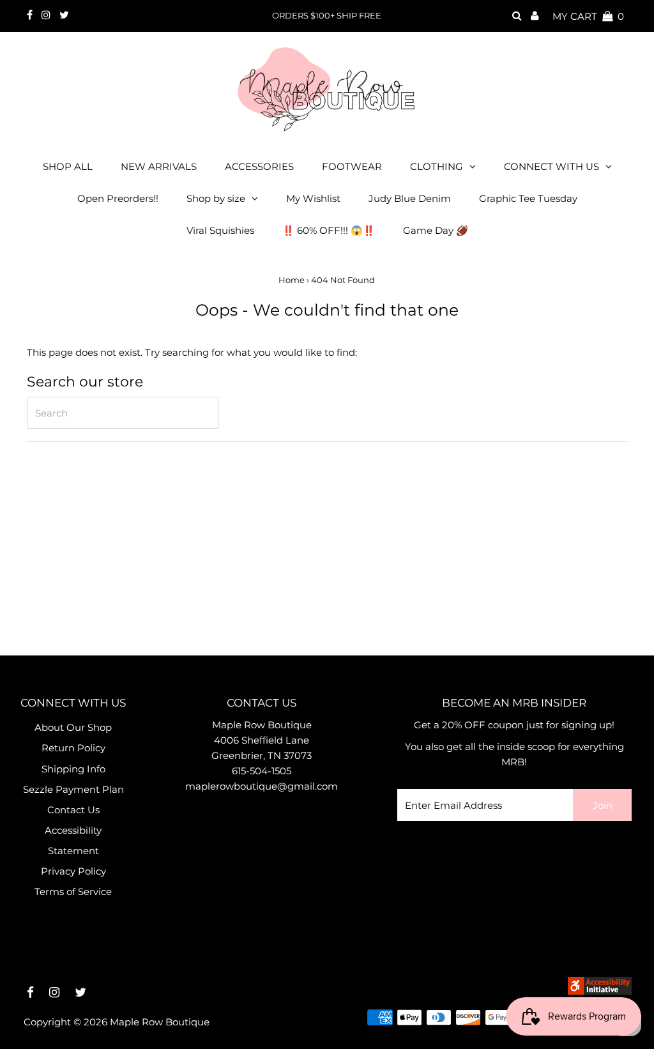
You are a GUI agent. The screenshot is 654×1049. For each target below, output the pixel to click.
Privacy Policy (73, 871)
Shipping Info (73, 769)
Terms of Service (73, 891)
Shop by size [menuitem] (215, 198)
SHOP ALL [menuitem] (68, 166)
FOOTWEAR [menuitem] (352, 166)
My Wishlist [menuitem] (313, 198)
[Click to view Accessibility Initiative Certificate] (600, 991)
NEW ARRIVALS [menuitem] (159, 166)
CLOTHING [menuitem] (436, 166)
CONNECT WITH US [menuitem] (551, 166)
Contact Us (73, 810)
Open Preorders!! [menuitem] (117, 198)
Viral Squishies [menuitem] (220, 230)
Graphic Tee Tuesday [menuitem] (528, 198)
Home (291, 280)
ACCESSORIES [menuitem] (259, 166)
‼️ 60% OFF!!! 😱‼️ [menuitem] (328, 230)
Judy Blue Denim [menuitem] (410, 198)
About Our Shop (73, 727)
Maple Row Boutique (159, 1022)
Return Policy (73, 748)
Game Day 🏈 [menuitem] (435, 230)
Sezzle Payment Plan (73, 789)
